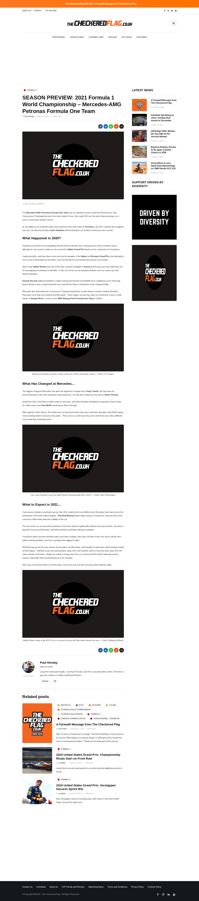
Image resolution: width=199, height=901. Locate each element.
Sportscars (77, 37)
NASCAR (112, 37)
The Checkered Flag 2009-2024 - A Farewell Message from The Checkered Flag (101, 4)
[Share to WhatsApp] (111, 126)
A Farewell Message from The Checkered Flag (88, 724)
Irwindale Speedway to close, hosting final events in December (162, 118)
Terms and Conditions (117, 887)
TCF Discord (51, 10)
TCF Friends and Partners (73, 887)
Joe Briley (61, 763)
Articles (45, 681)
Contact (38, 10)
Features (142, 37)
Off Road (127, 37)
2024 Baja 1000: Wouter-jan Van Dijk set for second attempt (163, 134)
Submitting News (96, 887)
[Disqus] (73, 843)
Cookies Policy (154, 887)
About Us (26, 10)
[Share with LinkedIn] (105, 126)
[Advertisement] (99, 63)
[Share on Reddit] (116, 126)
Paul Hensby (29, 116)
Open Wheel (58, 37)
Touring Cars (96, 37)
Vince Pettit (62, 729)
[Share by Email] (121, 126)
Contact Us (27, 887)
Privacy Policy (137, 887)
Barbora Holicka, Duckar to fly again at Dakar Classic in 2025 (163, 150)
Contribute (41, 887)
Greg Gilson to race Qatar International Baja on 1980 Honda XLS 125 (163, 166)
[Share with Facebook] (100, 126)
